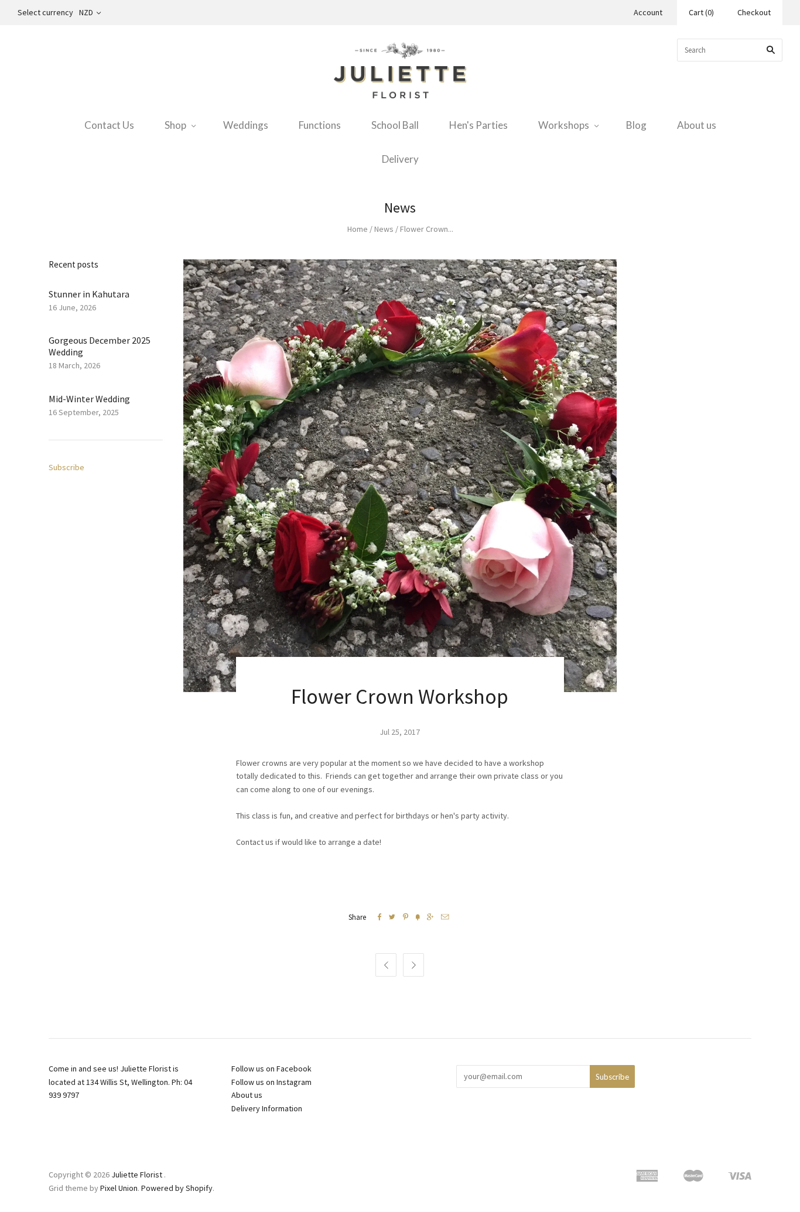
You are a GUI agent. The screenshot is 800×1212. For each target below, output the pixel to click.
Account (648, 12)
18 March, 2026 (74, 365)
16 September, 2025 (84, 412)
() (701, 12)
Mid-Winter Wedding (89, 399)
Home (357, 229)
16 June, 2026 (72, 307)
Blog (636, 125)
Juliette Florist (136, 1174)
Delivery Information (266, 1108)
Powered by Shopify (177, 1188)
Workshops (563, 125)
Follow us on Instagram (271, 1082)
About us (696, 125)
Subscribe (66, 467)
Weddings (245, 125)
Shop (175, 125)
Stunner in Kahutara (89, 294)
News (384, 229)
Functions (320, 125)
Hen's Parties (478, 125)
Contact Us (109, 125)
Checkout (754, 12)
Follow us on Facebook (271, 1068)
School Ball (395, 125)
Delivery (400, 159)
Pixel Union (119, 1188)
